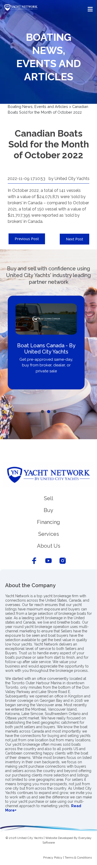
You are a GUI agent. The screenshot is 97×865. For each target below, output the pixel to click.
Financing (48, 522)
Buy (48, 510)
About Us (48, 546)
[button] (48, 9)
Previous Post (27, 238)
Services (48, 534)
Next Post (74, 238)
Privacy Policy (52, 857)
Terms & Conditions (78, 857)
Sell (48, 498)
